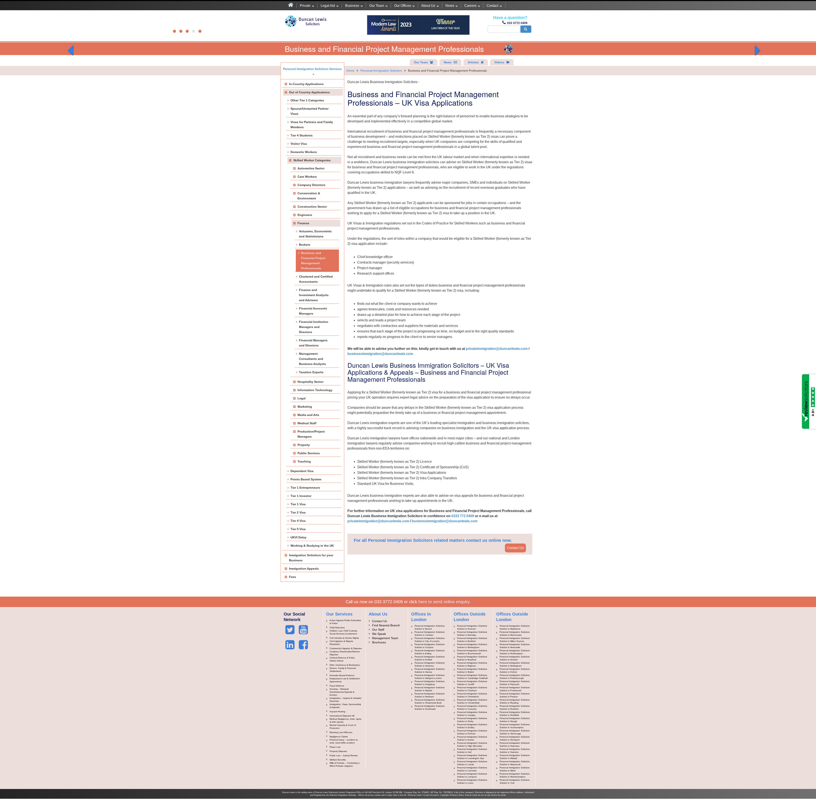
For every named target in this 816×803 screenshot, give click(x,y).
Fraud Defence (337, 686)
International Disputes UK (342, 716)
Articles (473, 62)
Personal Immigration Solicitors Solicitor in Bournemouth (472, 652)
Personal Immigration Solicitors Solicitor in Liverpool (472, 775)
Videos (499, 62)
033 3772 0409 (517, 23)
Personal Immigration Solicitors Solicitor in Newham (430, 695)
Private (305, 5)
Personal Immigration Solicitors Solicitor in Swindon (515, 750)
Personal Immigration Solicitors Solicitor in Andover (472, 627)
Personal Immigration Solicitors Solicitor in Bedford (472, 639)
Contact (492, 5)
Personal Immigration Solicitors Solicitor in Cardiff (472, 682)
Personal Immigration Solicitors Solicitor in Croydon (430, 645)
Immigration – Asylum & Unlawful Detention (345, 699)
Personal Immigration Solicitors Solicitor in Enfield (430, 658)
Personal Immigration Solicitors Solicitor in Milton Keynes (515, 639)
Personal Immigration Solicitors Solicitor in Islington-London (430, 676)
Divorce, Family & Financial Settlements (343, 669)
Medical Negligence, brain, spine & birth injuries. (345, 720)
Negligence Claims (339, 736)
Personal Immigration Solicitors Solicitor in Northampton (515, 652)
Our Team (376, 5)
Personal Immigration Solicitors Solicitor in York (515, 781)
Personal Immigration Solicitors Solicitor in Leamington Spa (472, 756)
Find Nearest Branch (386, 625)
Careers (470, 5)
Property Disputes (338, 751)
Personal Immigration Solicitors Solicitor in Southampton (515, 726)
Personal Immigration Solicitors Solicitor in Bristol (472, 670)
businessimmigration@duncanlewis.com (380, 354)
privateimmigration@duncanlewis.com (497, 348)
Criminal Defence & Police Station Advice (342, 659)
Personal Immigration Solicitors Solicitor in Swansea (515, 744)
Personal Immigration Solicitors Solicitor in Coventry (472, 707)
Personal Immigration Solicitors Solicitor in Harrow (430, 670)
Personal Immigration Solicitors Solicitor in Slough (515, 719)
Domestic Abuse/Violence (342, 675)
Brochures (379, 642)
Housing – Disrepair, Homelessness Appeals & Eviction (342, 692)
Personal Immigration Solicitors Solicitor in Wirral (515, 769)
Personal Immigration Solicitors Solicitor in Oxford (515, 670)
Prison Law (335, 747)
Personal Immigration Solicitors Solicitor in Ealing (430, 652)
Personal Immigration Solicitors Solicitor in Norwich (515, 658)
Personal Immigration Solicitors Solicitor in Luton (472, 781)
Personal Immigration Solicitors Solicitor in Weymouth (515, 763)
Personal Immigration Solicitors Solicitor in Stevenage (515, 732)
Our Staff (378, 629)
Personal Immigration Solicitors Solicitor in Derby (472, 719)
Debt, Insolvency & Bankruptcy (345, 665)
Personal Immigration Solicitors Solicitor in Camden (430, 633)
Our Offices (402, 5)
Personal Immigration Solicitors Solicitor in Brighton (472, 664)
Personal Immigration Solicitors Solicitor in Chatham (472, 689)
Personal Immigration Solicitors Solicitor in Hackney (430, 664)
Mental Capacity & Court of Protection (343, 726)
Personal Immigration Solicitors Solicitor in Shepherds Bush (430, 701)
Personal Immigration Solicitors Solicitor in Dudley (472, 726)
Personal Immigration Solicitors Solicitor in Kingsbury (430, 682)
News (449, 5)
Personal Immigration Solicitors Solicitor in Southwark (430, 707)
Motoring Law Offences (341, 732)
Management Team (385, 638)
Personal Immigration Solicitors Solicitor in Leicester (472, 769)
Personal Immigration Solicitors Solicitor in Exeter (472, 738)
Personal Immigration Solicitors (381, 70)
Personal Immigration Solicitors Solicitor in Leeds (472, 763)
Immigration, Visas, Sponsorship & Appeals (345, 705)
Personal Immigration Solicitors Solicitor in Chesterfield (472, 701)
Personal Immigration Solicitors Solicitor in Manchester (515, 633)
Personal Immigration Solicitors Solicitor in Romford (515, 707)
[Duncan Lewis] (290, 630)
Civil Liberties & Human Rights (344, 638)
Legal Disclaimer (431, 795)
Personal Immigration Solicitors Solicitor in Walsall (515, 756)
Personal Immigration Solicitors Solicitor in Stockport (515, 738)
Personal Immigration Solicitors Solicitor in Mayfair (430, 689)
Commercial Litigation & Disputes (346, 648)
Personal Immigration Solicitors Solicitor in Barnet (430, 627)
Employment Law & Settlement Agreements (345, 680)
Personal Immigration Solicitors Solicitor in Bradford (472, 658)
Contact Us (515, 548)
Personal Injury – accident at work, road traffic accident (344, 741)
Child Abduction (337, 627)
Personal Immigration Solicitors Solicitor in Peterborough (515, 676)
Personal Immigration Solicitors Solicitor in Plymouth (515, 682)
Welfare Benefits (338, 760)
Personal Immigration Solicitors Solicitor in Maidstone (515, 627)
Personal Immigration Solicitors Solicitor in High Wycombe (472, 744)
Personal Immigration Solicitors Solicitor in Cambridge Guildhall (472, 676)
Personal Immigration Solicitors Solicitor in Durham (472, 732)
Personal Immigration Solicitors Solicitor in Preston (515, 695)
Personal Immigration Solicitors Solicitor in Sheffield (515, 713)
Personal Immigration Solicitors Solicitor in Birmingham (472, 645)
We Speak (379, 633)
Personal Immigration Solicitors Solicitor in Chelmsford (472, 695)
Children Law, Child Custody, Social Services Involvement (343, 632)
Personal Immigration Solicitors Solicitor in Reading (515, 701)
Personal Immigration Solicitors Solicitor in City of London (430, 639)
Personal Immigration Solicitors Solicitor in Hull (472, 750)
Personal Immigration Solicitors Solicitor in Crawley (472, 713)
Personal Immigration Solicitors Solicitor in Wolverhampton (515, 775)
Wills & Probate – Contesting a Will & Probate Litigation (345, 764)
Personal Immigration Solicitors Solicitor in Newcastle (515, 645)
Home (350, 70)
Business (352, 5)
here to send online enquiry (443, 601)
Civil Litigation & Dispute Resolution (341, 642)
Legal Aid (328, 5)
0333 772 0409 (462, 516)
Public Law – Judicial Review (344, 755)
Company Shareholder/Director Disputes (345, 653)
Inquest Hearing (337, 711)
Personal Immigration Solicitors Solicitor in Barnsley (472, 633)
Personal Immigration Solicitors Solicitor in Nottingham (515, 664)
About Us (428, 5)
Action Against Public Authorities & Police (345, 621)
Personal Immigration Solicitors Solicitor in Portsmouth (515, 689)
